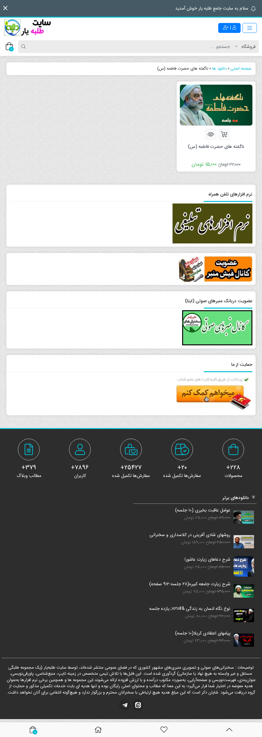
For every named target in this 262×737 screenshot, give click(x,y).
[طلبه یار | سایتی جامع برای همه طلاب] (27, 28)
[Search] (24, 46)
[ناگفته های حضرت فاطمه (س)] (216, 104)
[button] (5, 8)
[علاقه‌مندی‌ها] (163, 729)
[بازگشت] (229, 729)
